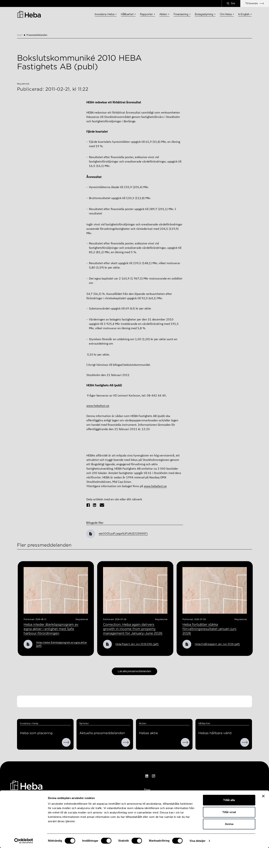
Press (147, 789)
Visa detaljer (198, 840)
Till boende (251, 3)
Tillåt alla (229, 800)
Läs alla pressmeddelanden (134, 671)
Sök (233, 3)
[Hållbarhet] (244, 742)
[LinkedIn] (147, 776)
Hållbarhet (127, 14)
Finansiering (181, 14)
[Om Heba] (66, 742)
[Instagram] (153, 776)
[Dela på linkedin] (94, 505)
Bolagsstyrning (204, 14)
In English (243, 14)
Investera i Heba (104, 14)
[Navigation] (26, 785)
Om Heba (226, 14)
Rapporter (146, 14)
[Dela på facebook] (88, 505)
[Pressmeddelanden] (125, 742)
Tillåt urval (229, 812)
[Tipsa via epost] (102, 505)
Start (20, 35)
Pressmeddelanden (37, 35)
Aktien (163, 14)
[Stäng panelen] (263, 796)
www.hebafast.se (97, 405)
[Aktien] (185, 742)
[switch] (106, 841)
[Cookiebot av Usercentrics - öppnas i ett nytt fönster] (24, 841)
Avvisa (229, 824)
